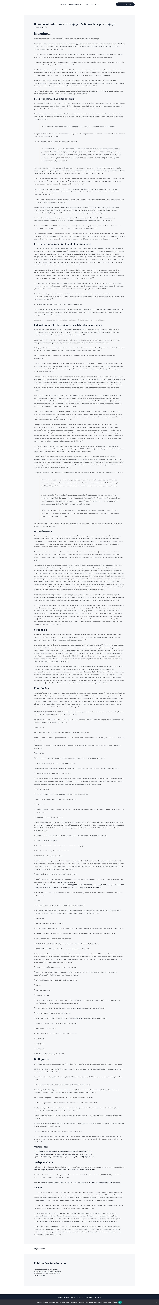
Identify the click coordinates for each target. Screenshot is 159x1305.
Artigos (63, 4)
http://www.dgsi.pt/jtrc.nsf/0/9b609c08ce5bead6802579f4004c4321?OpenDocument (64, 1170)
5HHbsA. (92, 1157)
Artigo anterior (38, 1249)
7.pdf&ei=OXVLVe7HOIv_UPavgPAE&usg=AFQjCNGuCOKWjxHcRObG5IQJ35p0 (61, 1157)
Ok (120, 1302)
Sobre (86, 4)
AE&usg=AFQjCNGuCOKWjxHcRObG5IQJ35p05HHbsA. (83, 887)
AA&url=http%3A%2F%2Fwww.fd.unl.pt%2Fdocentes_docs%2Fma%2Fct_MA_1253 (63, 1154)
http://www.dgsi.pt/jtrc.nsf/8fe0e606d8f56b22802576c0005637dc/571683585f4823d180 (64, 1183)
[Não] (157, 1302)
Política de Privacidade (93, 1297)
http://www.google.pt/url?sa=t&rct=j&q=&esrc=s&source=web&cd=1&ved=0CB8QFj (63, 1151)
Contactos (94, 4)
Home (60, 1297)
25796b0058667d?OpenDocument (108, 1183)
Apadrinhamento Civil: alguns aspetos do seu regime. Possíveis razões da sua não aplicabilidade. (47, 1271)
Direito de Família (40, 27)
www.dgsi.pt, (77, 1008)
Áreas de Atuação (75, 4)
